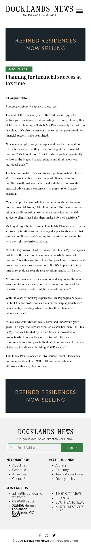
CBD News (63, 498)
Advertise (19, 474)
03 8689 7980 (23, 501)
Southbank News (70, 502)
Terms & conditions (69, 474)
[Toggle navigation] (79, 11)
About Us (19, 465)
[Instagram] (46, 535)
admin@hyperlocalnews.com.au (27, 495)
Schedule (19, 470)
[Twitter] (54, 535)
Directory (62, 470)
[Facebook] (40, 535)
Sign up (72, 447)
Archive (60, 465)
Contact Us (20, 479)
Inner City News (68, 493)
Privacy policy (65, 479)
